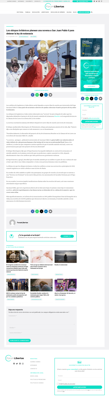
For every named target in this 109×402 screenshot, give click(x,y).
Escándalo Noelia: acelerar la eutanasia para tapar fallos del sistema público (39, 294)
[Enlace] (54, 6)
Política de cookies (37, 383)
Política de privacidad (38, 379)
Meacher (57, 116)
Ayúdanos (33, 365)
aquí (93, 125)
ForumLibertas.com (36, 299)
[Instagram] (101, 1)
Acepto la (91, 118)
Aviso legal (34, 376)
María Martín (35, 274)
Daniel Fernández (60, 299)
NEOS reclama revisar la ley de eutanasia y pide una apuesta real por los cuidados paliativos (16, 294)
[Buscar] (91, 12)
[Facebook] (94, 1)
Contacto (33, 368)
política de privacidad (93, 118)
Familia (34, 36)
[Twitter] (97, 1)
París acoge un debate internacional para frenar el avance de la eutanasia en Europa (41, 266)
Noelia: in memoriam (61, 265)
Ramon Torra (59, 274)
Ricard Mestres (11, 274)
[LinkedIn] (99, 1)
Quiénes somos (35, 361)
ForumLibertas (24, 36)
